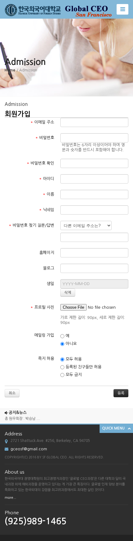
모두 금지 (73, 375)
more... (10, 497)
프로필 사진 (42, 307)
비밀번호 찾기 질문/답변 (31, 225)
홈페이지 (46, 253)
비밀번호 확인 (40, 163)
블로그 (48, 268)
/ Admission (26, 70)
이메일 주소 (42, 122)
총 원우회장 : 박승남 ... (22, 417)
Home (10, 70)
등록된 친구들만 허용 (82, 367)
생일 (50, 284)
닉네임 (46, 210)
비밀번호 (44, 138)
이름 (48, 194)
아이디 (46, 179)
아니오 (70, 344)
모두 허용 (73, 359)
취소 (12, 393)
